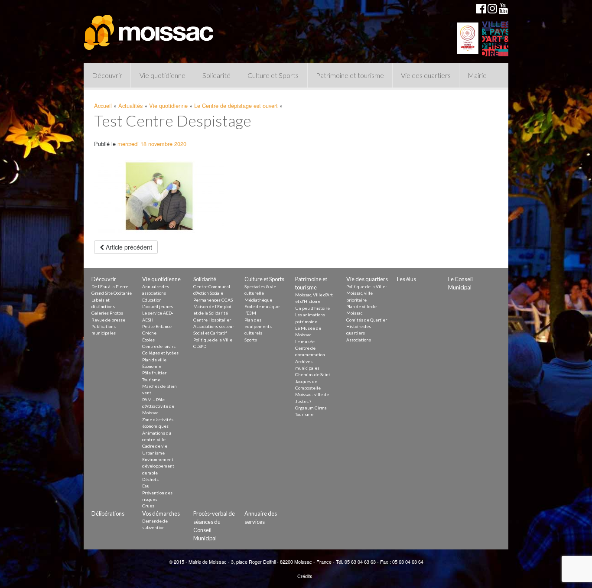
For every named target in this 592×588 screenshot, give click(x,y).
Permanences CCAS (213, 299)
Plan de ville (154, 359)
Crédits (304, 575)
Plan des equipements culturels (258, 326)
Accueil (103, 105)
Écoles (148, 339)
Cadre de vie (154, 445)
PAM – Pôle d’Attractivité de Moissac (158, 406)
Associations (358, 339)
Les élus (406, 279)
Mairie (477, 75)
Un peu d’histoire (312, 308)
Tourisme (151, 379)
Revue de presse (108, 319)
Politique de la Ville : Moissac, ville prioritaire (366, 293)
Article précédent (128, 247)
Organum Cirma (311, 407)
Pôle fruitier (154, 372)
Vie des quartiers (426, 75)
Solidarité (216, 75)
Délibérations (107, 513)
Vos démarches (161, 513)
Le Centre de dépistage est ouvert (236, 105)
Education (152, 299)
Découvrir (107, 75)
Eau (146, 485)
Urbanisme (153, 452)
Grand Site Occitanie (111, 293)
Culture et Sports (273, 75)
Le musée (305, 341)
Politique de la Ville (212, 339)
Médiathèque (258, 299)
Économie (151, 366)
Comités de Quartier (366, 319)
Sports (250, 339)
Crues (148, 505)
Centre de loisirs (159, 346)
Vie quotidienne (162, 75)
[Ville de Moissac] (149, 28)
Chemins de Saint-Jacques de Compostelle (313, 381)
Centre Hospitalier (212, 319)
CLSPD (199, 346)
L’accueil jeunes (157, 306)
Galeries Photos (107, 312)
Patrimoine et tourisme (350, 75)
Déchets (150, 479)
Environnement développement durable (158, 466)
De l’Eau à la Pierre (109, 286)
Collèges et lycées (160, 352)
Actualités (130, 105)
